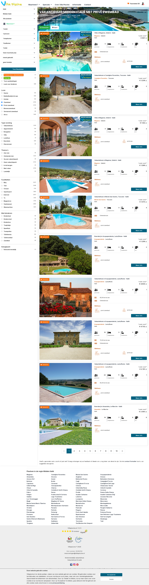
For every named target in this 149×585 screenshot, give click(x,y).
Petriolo (53, 510)
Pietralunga (30, 512)
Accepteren (111, 575)
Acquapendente (105, 474)
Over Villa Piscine (62, 5)
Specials (46, 5)
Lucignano (79, 499)
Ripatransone (80, 514)
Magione (30, 474)
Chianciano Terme (106, 486)
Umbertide (54, 523)
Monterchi (79, 505)
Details (111, 579)
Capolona (30, 483)
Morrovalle (104, 505)
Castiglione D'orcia (82, 483)
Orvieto (29, 508)
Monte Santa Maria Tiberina (36, 503)
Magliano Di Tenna (57, 501)
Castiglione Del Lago (107, 483)
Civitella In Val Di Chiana (59, 490)
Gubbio (29, 497)
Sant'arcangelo (105, 517)
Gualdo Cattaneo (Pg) (107, 494)
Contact (87, 5)
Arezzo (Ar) (31, 479)
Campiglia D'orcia (106, 481)
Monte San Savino (82, 474)
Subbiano (54, 521)
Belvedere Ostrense (107, 479)
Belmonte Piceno (81, 479)
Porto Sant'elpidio (82, 512)
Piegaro (78, 510)
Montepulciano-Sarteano (59, 505)
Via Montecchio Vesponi (84, 523)
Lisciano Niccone (106, 497)
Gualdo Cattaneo (81, 494)
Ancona (54, 477)
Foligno (29, 494)
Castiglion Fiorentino (58, 474)
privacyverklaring (58, 583)
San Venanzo (80, 517)
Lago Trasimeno (56, 497)
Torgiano (30, 523)
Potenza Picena (105, 512)
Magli (28, 501)
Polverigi (54, 512)
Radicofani (55, 514)
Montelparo (30, 505)
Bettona (29, 481)
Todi (101, 521)
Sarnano (54, 519)
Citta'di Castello (32, 490)
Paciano (54, 508)
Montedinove (55, 503)
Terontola (79, 521)
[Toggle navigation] (147, 4)
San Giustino (31, 517)
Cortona (103, 490)
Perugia (29, 510)
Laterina (78, 497)
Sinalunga (103, 519)
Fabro (29, 492)
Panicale (79, 508)
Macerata (103, 499)
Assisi (53, 479)
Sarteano (79, 519)
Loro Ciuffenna (56, 499)
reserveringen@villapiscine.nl (74, 553)
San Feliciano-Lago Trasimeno (110, 514)
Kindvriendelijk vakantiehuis (74, 558)
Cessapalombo (56, 486)
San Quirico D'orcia (58, 517)
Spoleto (29, 521)
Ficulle (78, 492)
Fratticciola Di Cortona (59, 494)
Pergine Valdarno (106, 508)
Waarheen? (33, 5)
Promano (30, 514)
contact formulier (130, 461)
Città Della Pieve (81, 488)
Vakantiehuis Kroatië (74, 560)
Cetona (78, 486)
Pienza (102, 510)
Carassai (54, 483)
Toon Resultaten (18, 69)
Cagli (77, 481)
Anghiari (79, 477)
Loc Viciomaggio (32, 499)
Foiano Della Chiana (107, 492)
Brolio (53, 481)
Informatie (77, 5)
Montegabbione (105, 503)
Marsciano (104, 501)
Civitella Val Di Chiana (83, 490)
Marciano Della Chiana (83, 501)
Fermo (53, 492)
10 (117, 451)
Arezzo (102, 477)
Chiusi (29, 488)
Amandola (30, 477)
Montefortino (80, 503)
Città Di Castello (105, 488)
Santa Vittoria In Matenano (36, 519)
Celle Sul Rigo (31, 486)
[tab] (44, 27)
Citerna (53, 488)
